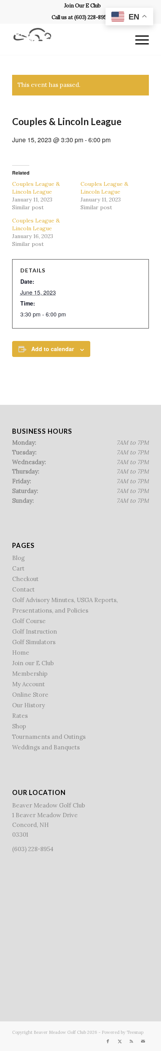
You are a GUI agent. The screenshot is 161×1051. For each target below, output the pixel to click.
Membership (30, 673)
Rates (20, 715)
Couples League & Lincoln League (36, 187)
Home (20, 652)
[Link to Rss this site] (131, 1041)
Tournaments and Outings (49, 736)
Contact (23, 589)
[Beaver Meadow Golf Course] (67, 39)
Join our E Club (33, 663)
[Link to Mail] (143, 1041)
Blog (18, 558)
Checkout (25, 579)
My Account (28, 684)
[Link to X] (119, 1041)
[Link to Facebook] (108, 1041)
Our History (28, 705)
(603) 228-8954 (92, 17)
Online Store (30, 694)
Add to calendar (52, 349)
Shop (19, 726)
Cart (18, 568)
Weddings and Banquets (46, 747)
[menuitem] (82, 6)
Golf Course (29, 621)
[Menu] (138, 39)
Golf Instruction (34, 631)
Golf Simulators (33, 642)
